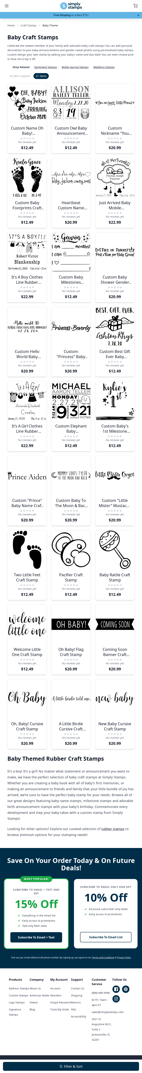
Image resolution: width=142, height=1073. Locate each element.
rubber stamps (112, 829)
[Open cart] (135, 6)
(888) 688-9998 (101, 993)
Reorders (56, 995)
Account (55, 988)
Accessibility (78, 1016)
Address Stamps (19, 988)
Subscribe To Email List (106, 937)
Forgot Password (60, 1002)
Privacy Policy (124, 957)
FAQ (73, 1009)
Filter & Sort (73, 1066)
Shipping (76, 995)
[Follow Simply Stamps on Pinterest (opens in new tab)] (125, 989)
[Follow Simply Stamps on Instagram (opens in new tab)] (116, 998)
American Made (39, 995)
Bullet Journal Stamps (75, 67)
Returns (76, 1002)
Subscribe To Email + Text (36, 937)
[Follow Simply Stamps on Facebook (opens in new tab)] (116, 989)
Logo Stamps (17, 1002)
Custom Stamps (18, 995)
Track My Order (59, 1009)
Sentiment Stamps (45, 67)
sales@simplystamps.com (108, 1012)
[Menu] (6, 6)
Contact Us (77, 988)
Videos (34, 1002)
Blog (32, 1009)
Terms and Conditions (103, 957)
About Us (35, 988)
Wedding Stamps (104, 67)
